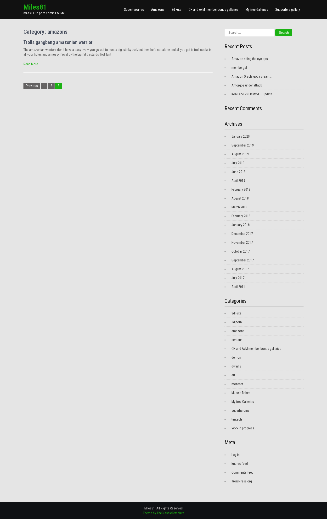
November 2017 (242, 242)
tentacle (236, 419)
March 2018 (239, 207)
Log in (235, 455)
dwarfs (236, 366)
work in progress (242, 428)
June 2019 (238, 172)
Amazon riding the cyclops (249, 59)
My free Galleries (257, 9)
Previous (32, 86)
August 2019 (240, 154)
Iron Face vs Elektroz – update (251, 94)
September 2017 (242, 260)
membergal (239, 68)
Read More (30, 64)
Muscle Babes (240, 393)
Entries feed (239, 463)
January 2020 (240, 136)
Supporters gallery (287, 9)
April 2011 (238, 287)
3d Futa (176, 9)
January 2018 (240, 225)
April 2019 (238, 181)
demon (236, 357)
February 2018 (240, 216)
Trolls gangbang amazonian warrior (58, 42)
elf (233, 375)
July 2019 (237, 163)
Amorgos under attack (246, 85)
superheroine (240, 410)
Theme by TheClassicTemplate (163, 513)
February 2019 (240, 189)
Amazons (157, 9)
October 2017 (240, 251)
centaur (236, 340)
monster (237, 384)
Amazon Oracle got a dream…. (251, 76)
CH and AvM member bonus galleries (213, 9)
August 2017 (240, 269)
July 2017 (237, 278)
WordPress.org (241, 481)
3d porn (236, 322)
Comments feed (242, 472)
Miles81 (35, 7)
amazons (237, 331)
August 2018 (240, 198)
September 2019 (242, 145)
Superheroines (134, 9)
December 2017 (242, 234)
